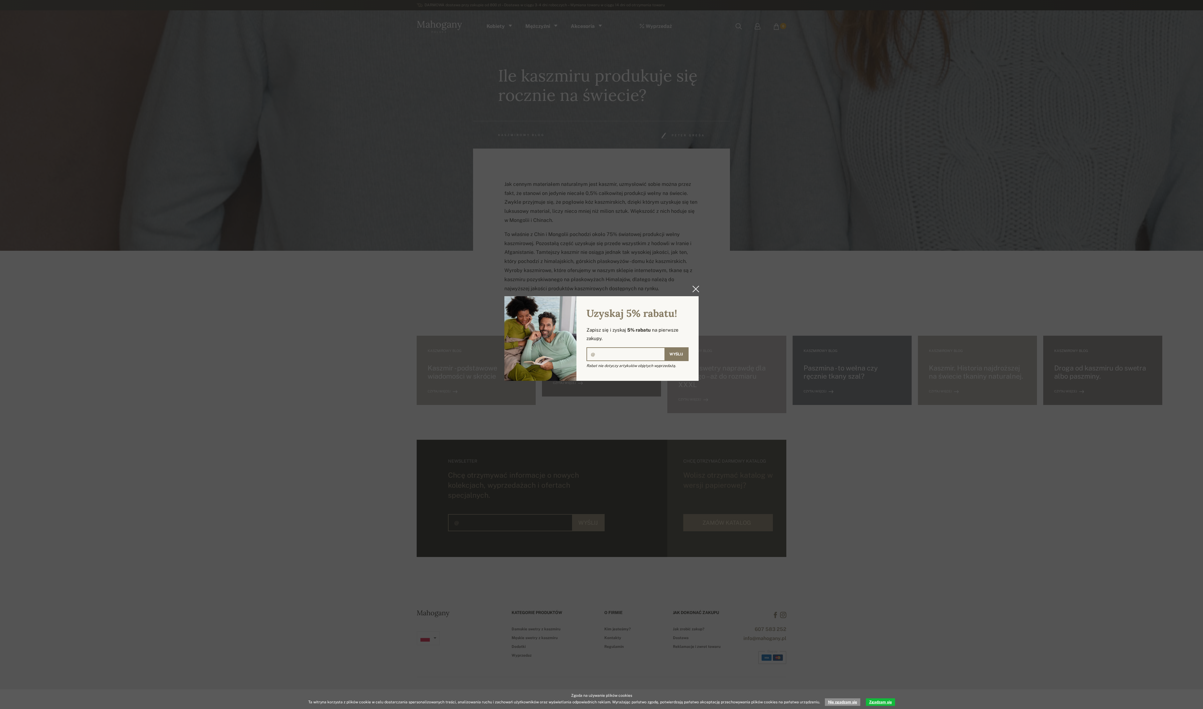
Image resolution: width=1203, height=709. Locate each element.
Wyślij (676, 354)
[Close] (693, 289)
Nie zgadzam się (842, 702)
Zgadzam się (880, 702)
